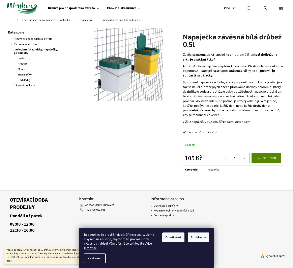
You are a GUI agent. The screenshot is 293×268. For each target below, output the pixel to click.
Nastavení (94, 258)
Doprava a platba (164, 215)
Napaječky (25, 75)
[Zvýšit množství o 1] (244, 158)
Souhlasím (198, 237)
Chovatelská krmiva (25, 44)
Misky (21, 69)
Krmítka (22, 64)
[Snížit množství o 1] (225, 158)
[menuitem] (73, 8)
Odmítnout (173, 237)
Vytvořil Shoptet (275, 256)
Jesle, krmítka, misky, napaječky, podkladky (36, 51)
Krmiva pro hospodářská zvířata (33, 39)
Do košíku (269, 158)
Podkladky (24, 80)
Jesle (21, 59)
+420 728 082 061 (95, 210)
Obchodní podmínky (166, 206)
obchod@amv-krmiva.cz (99, 205)
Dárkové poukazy (24, 86)
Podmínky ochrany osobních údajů (174, 211)
